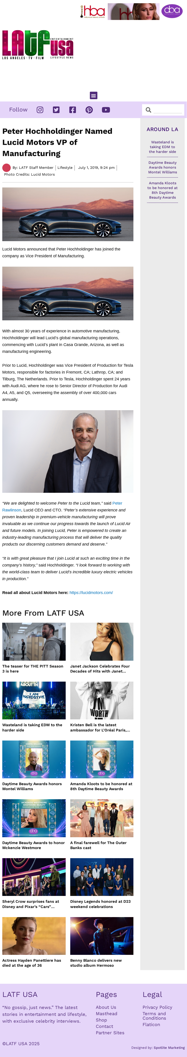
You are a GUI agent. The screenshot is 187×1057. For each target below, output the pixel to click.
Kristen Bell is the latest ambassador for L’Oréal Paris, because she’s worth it (98, 727)
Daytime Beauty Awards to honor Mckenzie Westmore (33, 845)
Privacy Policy (157, 1007)
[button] (93, 95)
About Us (106, 1007)
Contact (104, 1026)
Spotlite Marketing (169, 1048)
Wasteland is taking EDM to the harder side (32, 727)
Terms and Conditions (154, 1016)
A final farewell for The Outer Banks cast (98, 845)
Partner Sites (110, 1032)
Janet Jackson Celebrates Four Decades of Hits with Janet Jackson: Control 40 (100, 669)
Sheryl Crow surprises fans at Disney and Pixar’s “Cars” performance (30, 904)
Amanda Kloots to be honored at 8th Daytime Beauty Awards (101, 786)
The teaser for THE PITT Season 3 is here (32, 668)
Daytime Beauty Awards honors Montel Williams (32, 786)
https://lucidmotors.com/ (91, 592)
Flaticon (151, 1024)
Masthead (106, 1013)
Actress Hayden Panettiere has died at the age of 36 (31, 963)
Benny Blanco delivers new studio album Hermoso (96, 963)
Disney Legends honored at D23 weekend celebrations (100, 904)
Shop (101, 1020)
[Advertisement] (132, 54)
